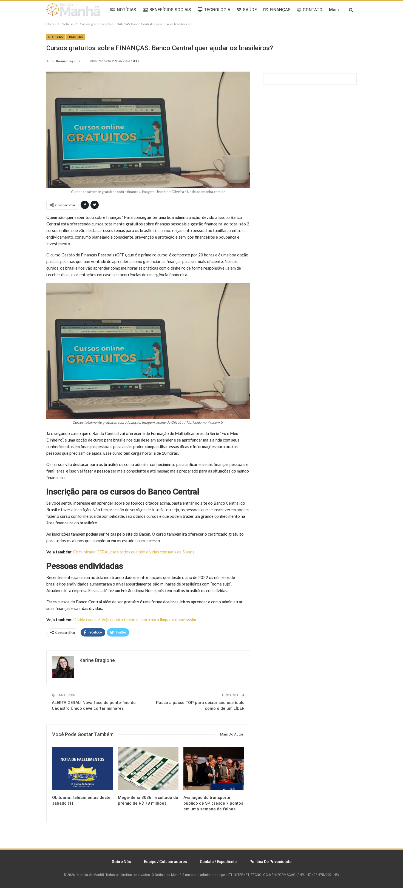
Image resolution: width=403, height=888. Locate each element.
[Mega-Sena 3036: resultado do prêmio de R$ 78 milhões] (148, 768)
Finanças (75, 37)
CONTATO (312, 9)
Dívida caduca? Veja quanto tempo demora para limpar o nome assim (134, 619)
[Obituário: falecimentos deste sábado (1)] (82, 768)
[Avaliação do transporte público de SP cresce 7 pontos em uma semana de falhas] (213, 768)
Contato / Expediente (218, 861)
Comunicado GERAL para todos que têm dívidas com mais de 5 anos (133, 551)
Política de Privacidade (270, 861)
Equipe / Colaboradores (165, 861)
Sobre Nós (121, 861)
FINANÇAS (280, 9)
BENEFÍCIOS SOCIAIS (170, 9)
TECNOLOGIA (217, 9)
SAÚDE (250, 9)
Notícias (55, 37)
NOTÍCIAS (126, 9)
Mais (334, 9)
